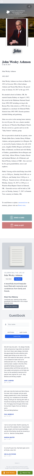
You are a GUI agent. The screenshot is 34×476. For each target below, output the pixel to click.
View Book (9, 279)
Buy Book (18, 279)
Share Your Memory (11, 306)
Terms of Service (22, 468)
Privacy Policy (12, 468)
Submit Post (17, 336)
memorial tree (23, 202)
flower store (21, 205)
